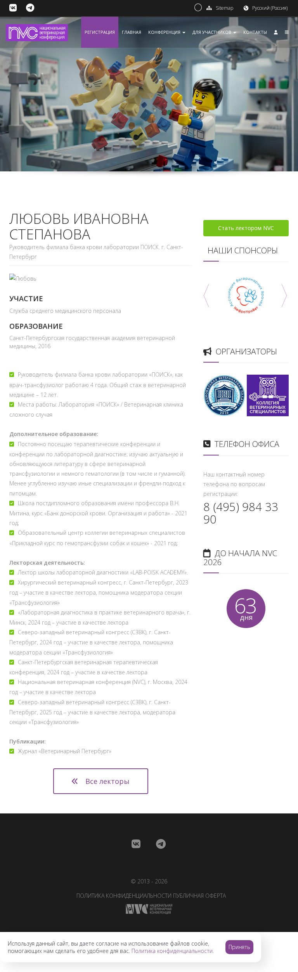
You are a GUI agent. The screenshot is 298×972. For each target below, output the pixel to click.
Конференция (165, 32)
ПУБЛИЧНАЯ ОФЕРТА (199, 895)
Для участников (212, 32)
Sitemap (224, 8)
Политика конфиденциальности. (173, 951)
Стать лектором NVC (246, 228)
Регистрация (100, 32)
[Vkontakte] (13, 8)
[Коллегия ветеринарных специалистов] (268, 394)
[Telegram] (30, 8)
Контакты (255, 32)
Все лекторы (106, 781)
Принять (239, 947)
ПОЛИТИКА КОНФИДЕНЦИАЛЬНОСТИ (124, 895)
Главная (131, 32)
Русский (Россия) (270, 8)
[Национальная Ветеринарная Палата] (224, 394)
